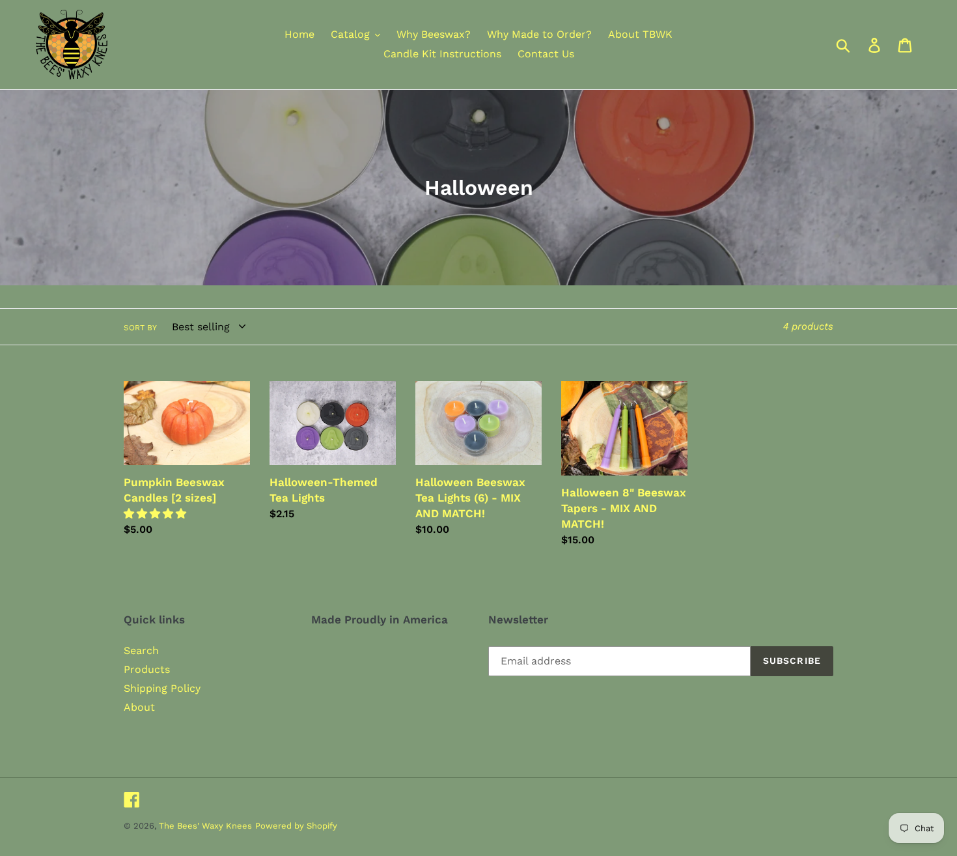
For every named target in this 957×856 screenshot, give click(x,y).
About (139, 707)
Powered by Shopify (296, 826)
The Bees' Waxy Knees (205, 826)
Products (147, 669)
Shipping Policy (162, 688)
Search (141, 650)
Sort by (140, 327)
